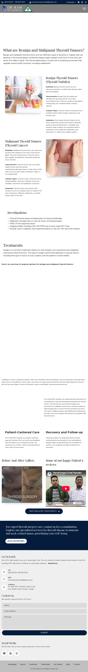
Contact (77, 664)
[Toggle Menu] (84, 9)
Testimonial (45, 664)
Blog (68, 664)
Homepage (12, 664)
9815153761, (12, 572)
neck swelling (66, 132)
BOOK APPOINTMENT (16, 541)
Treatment (33, 664)
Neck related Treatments (43, 511)
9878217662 (20, 2)
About (22, 664)
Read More (52, 563)
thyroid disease (56, 530)
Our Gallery (58, 664)
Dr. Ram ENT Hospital (53, 399)
